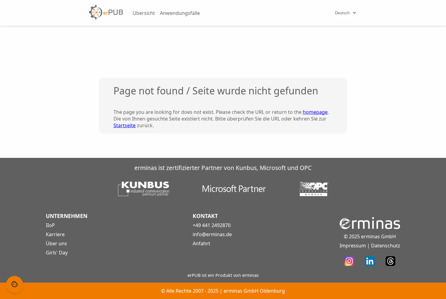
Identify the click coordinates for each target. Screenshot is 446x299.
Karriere (55, 234)
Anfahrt (201, 243)
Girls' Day (57, 252)
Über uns (56, 243)
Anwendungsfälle (180, 13)
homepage (315, 112)
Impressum (353, 245)
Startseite (124, 125)
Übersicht (144, 13)
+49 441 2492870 (212, 225)
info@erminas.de (212, 234)
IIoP (50, 225)
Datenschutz (385, 245)
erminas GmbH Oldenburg (254, 290)
